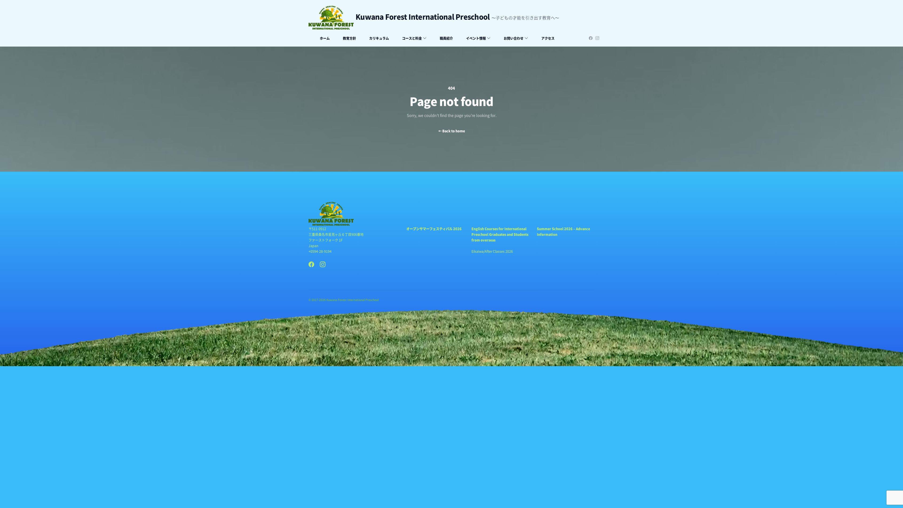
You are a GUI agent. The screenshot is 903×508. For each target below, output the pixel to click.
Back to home (451, 130)
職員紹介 (446, 38)
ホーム (325, 38)
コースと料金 (412, 38)
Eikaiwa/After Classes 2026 (492, 251)
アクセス (547, 38)
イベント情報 (476, 38)
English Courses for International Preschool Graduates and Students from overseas (499, 234)
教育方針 (349, 38)
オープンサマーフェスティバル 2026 (434, 228)
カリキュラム (379, 38)
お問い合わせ (513, 38)
